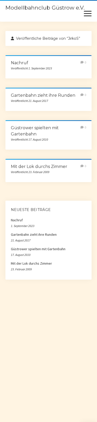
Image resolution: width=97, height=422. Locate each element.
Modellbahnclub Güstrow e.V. (45, 7)
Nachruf (19, 62)
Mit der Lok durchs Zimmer (39, 166)
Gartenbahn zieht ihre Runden (43, 95)
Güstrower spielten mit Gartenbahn (38, 249)
